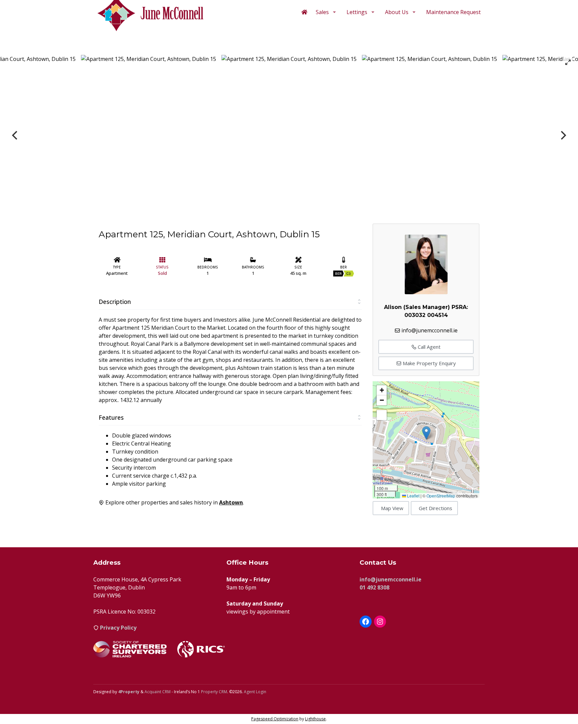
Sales (322, 12)
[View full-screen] (568, 62)
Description (115, 302)
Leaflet (412, 495)
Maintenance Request (453, 12)
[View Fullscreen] (382, 415)
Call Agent (428, 346)
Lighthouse (315, 719)
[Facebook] (366, 622)
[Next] (562, 135)
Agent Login (255, 692)
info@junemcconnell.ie (429, 330)
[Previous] (15, 135)
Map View (392, 508)
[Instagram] (380, 622)
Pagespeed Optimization (274, 719)
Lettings (357, 12)
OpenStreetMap (440, 495)
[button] (426, 433)
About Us (396, 12)
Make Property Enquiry (428, 363)
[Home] (304, 12)
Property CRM (214, 692)
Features (111, 417)
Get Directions (435, 508)
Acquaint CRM (157, 692)
